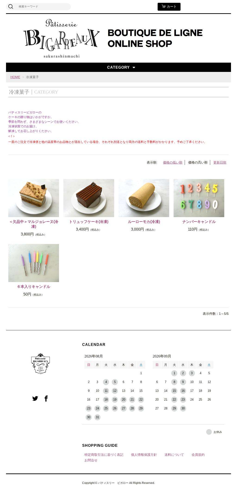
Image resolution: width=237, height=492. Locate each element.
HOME (15, 77)
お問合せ (90, 460)
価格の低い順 (172, 162)
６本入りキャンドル (33, 287)
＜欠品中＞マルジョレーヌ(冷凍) (33, 224)
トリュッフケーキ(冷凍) (88, 222)
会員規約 (198, 454)
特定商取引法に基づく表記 (103, 454)
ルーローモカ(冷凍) (144, 222)
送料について (174, 454)
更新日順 (219, 162)
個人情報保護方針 (144, 454)
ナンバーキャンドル (199, 222)
